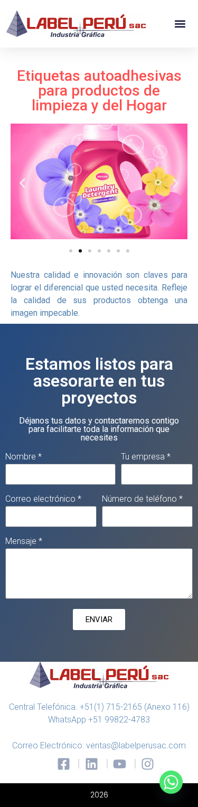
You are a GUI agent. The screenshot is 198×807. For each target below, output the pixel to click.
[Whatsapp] (171, 782)
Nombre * (23, 457)
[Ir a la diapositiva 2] (80, 250)
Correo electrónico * (43, 499)
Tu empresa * (146, 457)
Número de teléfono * (142, 499)
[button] (180, 24)
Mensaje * (23, 541)
